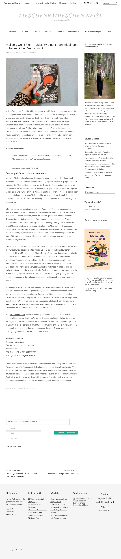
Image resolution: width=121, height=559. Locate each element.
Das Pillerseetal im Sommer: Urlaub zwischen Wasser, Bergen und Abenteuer (97, 146)
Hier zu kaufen (106, 289)
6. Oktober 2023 (10, 52)
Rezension (33, 388)
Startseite (12, 32)
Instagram (85, 3)
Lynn (19, 52)
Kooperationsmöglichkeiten (45, 3)
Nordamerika (73, 32)
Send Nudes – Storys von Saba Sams (62, 472)
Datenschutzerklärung (12, 3)
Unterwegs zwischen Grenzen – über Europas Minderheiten (21, 474)
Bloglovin (94, 3)
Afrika (36, 32)
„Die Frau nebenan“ (17, 315)
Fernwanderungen (93, 32)
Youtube (88, 3)
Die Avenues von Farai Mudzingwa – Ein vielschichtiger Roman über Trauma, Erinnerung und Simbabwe (99, 166)
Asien (47, 32)
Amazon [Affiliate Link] (26, 356)
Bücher (110, 32)
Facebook (82, 3)
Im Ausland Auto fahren (59, 507)
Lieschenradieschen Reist (60, 15)
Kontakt (73, 3)
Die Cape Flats (33, 518)
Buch (28, 388)
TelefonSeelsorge (13, 304)
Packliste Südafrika (57, 504)
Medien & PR (11, 514)
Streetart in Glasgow (35, 515)
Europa (59, 32)
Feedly (91, 3)
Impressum (28, 3)
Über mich (63, 3)
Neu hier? (25, 32)
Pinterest (97, 3)
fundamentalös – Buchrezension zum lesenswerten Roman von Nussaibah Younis (98, 174)
